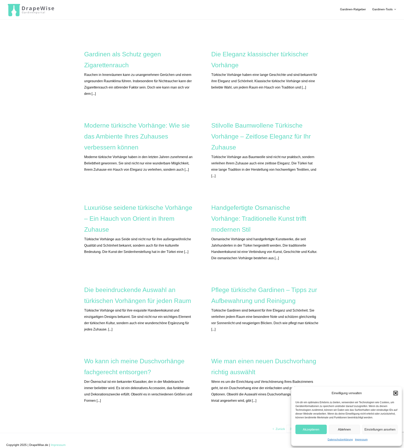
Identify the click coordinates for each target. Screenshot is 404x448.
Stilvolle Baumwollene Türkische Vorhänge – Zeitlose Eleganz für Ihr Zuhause (261, 136)
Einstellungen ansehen (379, 429)
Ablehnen (344, 429)
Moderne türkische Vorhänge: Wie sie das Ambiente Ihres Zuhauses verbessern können (137, 136)
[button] (395, 393)
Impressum (361, 439)
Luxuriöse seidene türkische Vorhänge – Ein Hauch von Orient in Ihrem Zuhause (138, 218)
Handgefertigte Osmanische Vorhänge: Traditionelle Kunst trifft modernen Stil (258, 218)
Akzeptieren (311, 429)
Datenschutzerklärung (340, 439)
